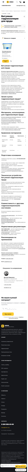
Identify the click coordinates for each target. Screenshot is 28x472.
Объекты (3, 395)
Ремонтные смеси (5, 345)
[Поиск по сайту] (17, 2)
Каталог (3, 337)
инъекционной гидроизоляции (14, 169)
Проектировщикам (6, 360)
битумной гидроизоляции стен (8, 219)
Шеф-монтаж (4, 375)
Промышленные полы (6, 352)
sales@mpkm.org (20, 5)
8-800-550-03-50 (6, 5)
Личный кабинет (11, 433)
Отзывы (3, 405)
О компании (4, 390)
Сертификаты (4, 371)
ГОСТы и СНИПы (5, 364)
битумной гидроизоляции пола (8, 220)
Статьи (2, 402)
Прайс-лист (4, 378)
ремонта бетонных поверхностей (12, 129)
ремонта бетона (12, 93)
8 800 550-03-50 (7, 424)
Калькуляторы (4, 382)
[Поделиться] (24, 16)
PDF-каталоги (4, 368)
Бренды (3, 412)
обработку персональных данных (16, 318)
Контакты (3, 416)
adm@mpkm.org (7, 287)
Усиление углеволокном (7, 341)
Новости (3, 398)
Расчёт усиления (5, 385)
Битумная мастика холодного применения (11, 119)
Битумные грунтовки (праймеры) (8, 122)
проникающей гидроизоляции (8, 92)
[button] (4, 2)
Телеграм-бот (4, 433)
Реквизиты (4, 409)
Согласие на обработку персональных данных (10, 462)
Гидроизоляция (5, 348)
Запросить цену (5, 61)
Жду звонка (8, 314)
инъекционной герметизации (8, 215)
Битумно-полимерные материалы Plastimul (11, 117)
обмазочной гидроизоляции (7, 222)
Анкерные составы (5, 355)
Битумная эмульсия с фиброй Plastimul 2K (6, 52)
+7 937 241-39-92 (7, 284)
